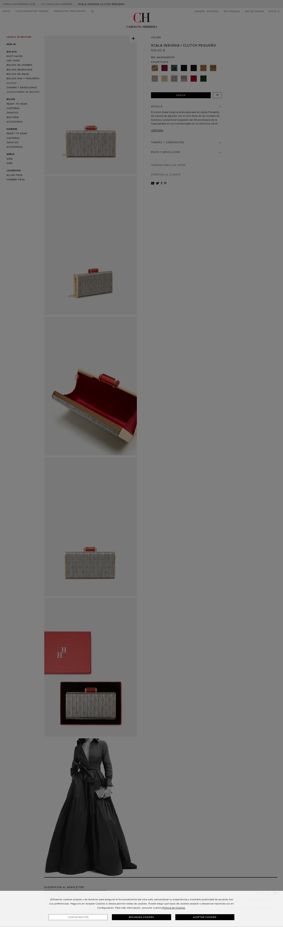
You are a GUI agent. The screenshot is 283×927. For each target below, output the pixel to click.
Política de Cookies (174, 907)
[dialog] (141, 909)
